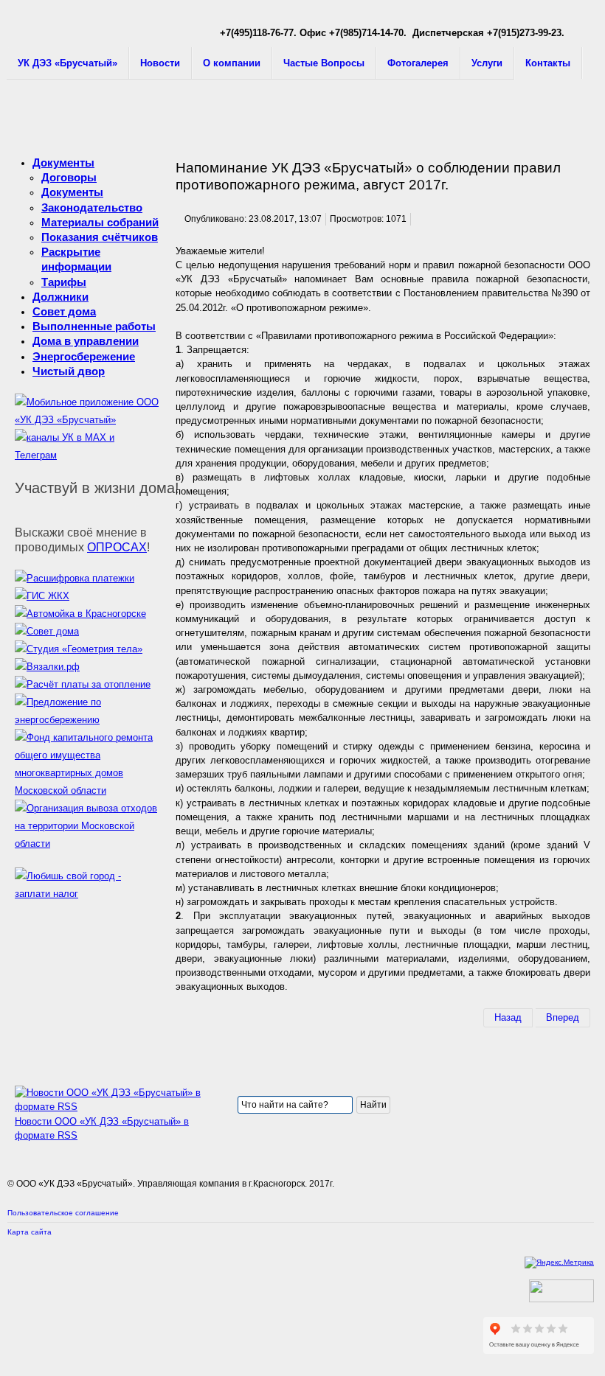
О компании (231, 63)
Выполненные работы (94, 326)
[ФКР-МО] (87, 790)
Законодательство (91, 207)
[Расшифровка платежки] (74, 578)
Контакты (547, 63)
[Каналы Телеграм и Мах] (87, 455)
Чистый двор (68, 371)
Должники (60, 296)
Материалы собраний (100, 222)
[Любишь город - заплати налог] (87, 893)
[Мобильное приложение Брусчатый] (87, 419)
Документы (63, 162)
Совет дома (64, 311)
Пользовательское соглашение (63, 1213)
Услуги (486, 63)
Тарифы (63, 282)
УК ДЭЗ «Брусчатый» (67, 63)
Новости (160, 63)
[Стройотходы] (87, 843)
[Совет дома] (47, 631)
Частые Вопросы (323, 63)
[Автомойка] (80, 613)
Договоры (69, 177)
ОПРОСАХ (117, 547)
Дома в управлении (85, 341)
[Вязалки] (47, 666)
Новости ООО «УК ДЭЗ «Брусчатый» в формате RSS (102, 1128)
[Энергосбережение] (87, 719)
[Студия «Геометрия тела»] (78, 648)
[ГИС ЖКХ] (42, 595)
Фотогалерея (418, 63)
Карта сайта (29, 1232)
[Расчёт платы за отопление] (83, 684)
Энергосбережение (83, 356)
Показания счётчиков (99, 237)
